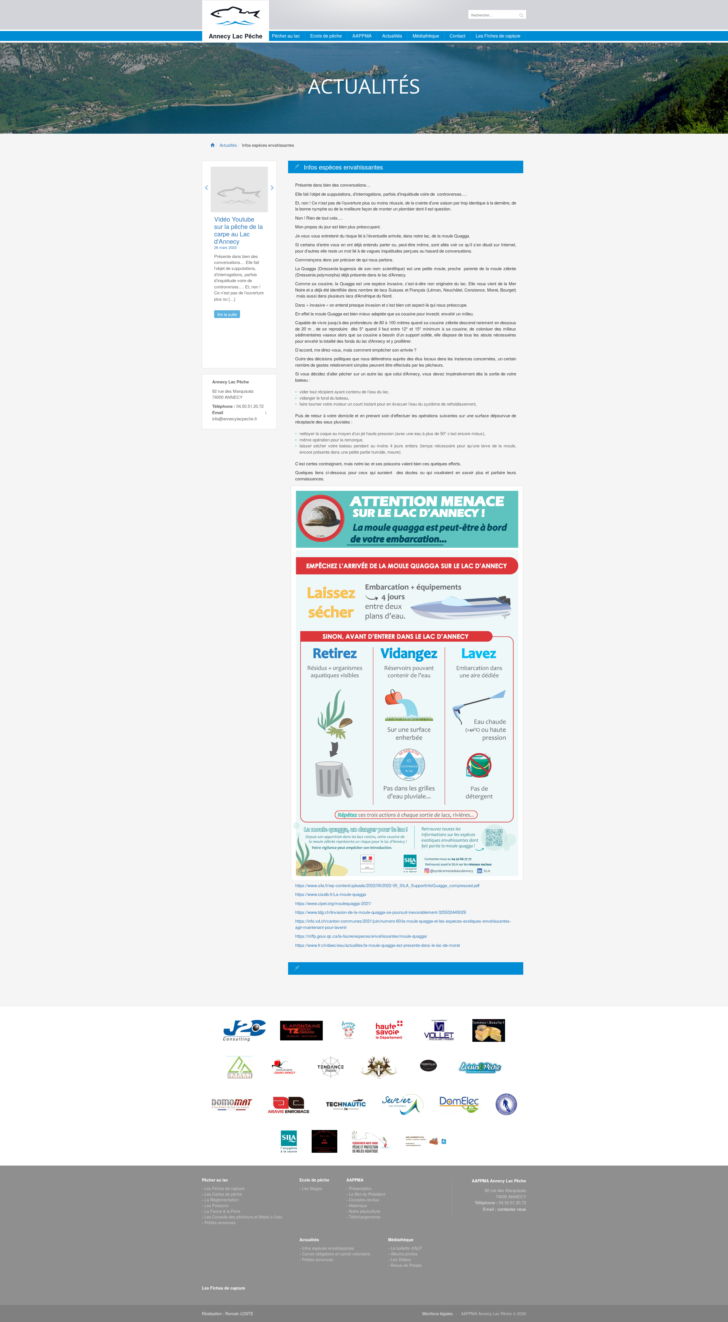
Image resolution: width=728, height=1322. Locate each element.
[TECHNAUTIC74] (346, 1104)
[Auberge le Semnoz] (379, 1067)
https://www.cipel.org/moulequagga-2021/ (333, 903)
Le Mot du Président (367, 1194)
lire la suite (254, 307)
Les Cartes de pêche (223, 1194)
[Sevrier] (402, 1104)
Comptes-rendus (364, 1200)
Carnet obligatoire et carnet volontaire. (336, 1254)
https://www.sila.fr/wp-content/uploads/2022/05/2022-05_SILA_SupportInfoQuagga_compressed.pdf (387, 885)
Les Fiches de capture (498, 35)
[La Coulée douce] (506, 1104)
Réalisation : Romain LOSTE (227, 1313)
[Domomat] (232, 1104)
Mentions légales (437, 1313)
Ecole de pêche (326, 35)
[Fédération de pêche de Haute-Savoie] (371, 1141)
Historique (358, 1205)
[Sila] (289, 1141)
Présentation (360, 1188)
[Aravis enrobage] (289, 1104)
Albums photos (404, 1254)
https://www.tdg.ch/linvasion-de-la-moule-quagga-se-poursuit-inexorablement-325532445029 (380, 912)
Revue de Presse (406, 1265)
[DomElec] (459, 1104)
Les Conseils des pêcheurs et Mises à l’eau (243, 1217)
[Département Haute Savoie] (390, 1030)
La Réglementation (221, 1200)
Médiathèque (426, 35)
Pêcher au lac (286, 35)
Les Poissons (216, 1205)
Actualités (228, 145)
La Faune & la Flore (222, 1211)
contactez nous (512, 1209)
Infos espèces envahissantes (328, 1248)
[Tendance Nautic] (331, 1067)
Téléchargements (364, 1217)
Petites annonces (219, 1222)
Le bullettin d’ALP (406, 1248)
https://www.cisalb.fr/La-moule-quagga (330, 894)
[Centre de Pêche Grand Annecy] (284, 1067)
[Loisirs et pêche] (480, 1067)
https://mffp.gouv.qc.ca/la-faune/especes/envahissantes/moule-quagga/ (361, 936)
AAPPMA (362, 35)
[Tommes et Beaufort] (488, 1030)
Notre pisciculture (364, 1211)
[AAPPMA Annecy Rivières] (348, 1030)
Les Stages (312, 1188)
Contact (457, 35)
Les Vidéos (401, 1259)
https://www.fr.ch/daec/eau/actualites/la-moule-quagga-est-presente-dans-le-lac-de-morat (377, 945)
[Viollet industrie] (439, 1030)
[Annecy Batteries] (239, 1067)
